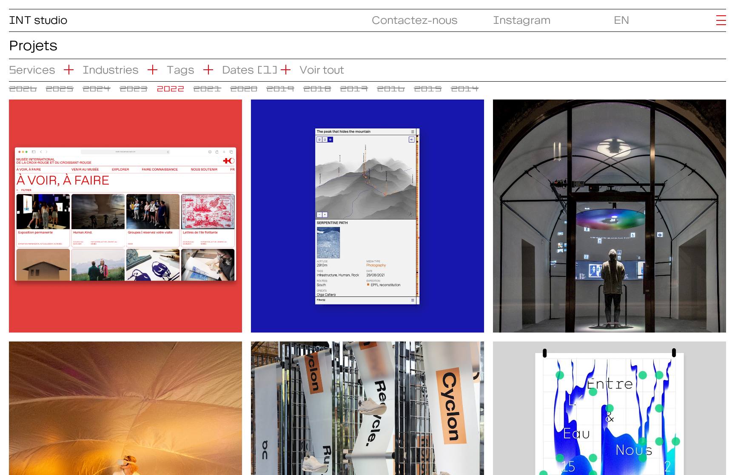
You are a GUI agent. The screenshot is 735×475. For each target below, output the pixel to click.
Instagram (522, 17)
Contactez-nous (415, 17)
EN (622, 17)
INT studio (38, 17)
